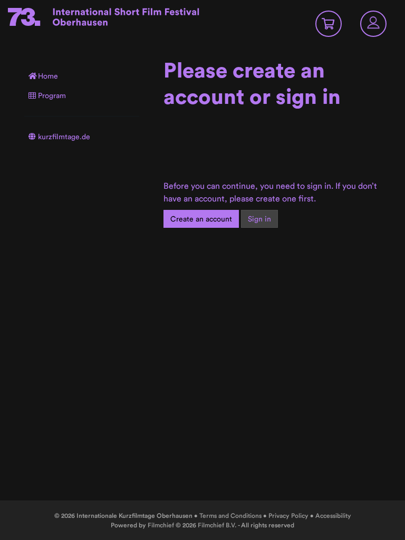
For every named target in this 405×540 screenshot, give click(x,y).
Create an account (201, 219)
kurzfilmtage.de (64, 136)
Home (48, 76)
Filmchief (161, 525)
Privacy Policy (288, 515)
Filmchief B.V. (217, 525)
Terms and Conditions (230, 515)
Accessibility (333, 515)
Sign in (259, 219)
